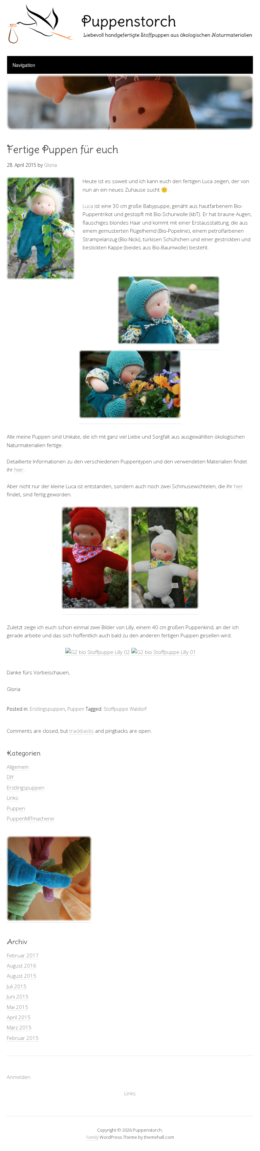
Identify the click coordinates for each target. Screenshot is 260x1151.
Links (12, 797)
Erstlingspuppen (47, 709)
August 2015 (21, 975)
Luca (88, 205)
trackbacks (81, 730)
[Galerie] (49, 919)
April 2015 (18, 1017)
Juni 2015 (17, 996)
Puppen (75, 709)
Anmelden (18, 1077)
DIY (10, 777)
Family (92, 1137)
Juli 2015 (16, 986)
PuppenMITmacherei (30, 818)
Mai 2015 (17, 1007)
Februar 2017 (23, 955)
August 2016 (21, 965)
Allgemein (18, 766)
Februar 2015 (23, 1037)
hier (18, 469)
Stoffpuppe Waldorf (125, 709)
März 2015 (19, 1027)
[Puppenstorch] (130, 38)
